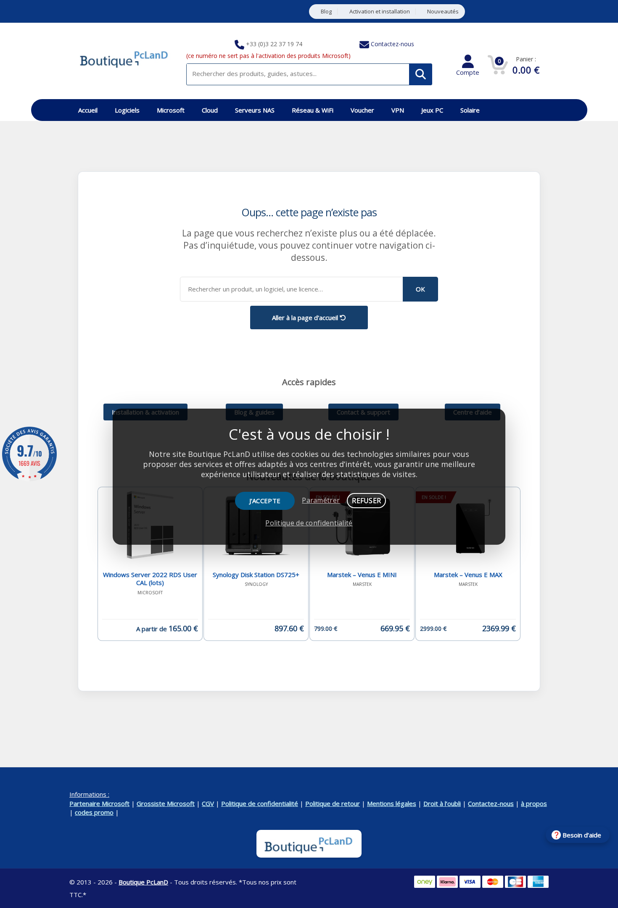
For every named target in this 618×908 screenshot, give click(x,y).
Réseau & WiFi (312, 110)
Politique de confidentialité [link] (308, 522)
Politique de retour (332, 803)
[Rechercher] (420, 74)
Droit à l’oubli (442, 803)
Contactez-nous (392, 44)
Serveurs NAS (255, 110)
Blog (326, 11)
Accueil (88, 110)
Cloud (210, 110)
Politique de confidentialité (259, 803)
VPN (397, 110)
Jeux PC (432, 110)
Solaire (470, 110)
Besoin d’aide (582, 835)
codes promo (94, 812)
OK (420, 289)
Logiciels (127, 110)
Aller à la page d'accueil (306, 317)
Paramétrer (321, 500)
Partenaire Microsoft (99, 803)
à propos (534, 803)
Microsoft (171, 110)
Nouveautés (443, 11)
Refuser (366, 500)
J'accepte (265, 500)
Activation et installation (379, 11)
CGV (208, 803)
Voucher (362, 110)
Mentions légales (391, 803)
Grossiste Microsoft (166, 803)
